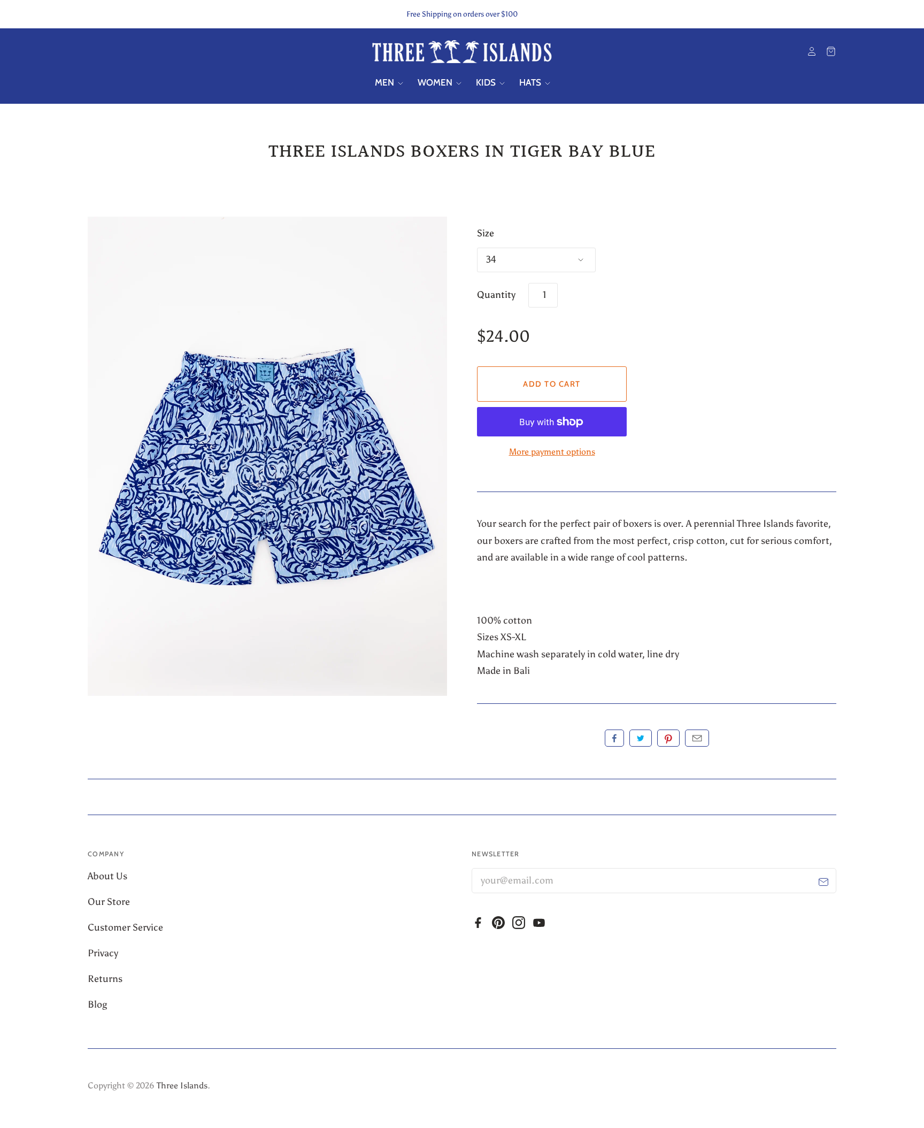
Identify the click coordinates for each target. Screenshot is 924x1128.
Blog (97, 1004)
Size (485, 233)
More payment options (552, 452)
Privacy (104, 953)
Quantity (496, 295)
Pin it (668, 738)
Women (436, 82)
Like (614, 738)
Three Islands (182, 1085)
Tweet (640, 738)
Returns (105, 979)
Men (385, 82)
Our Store (110, 902)
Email (697, 738)
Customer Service (126, 927)
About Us (108, 876)
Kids (487, 82)
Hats (531, 82)
